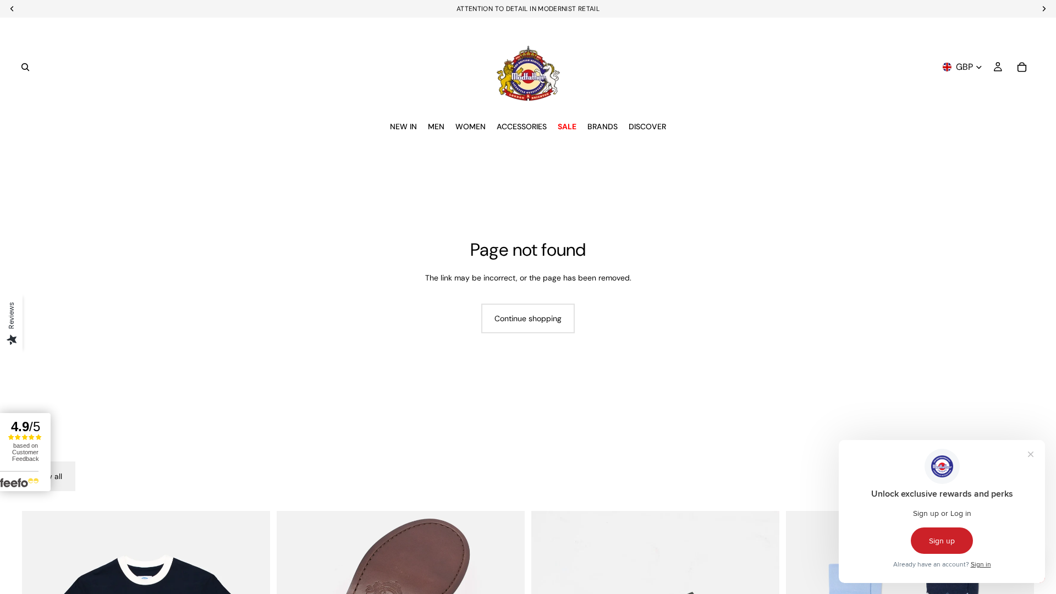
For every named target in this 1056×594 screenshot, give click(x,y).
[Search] (25, 67)
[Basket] (1022, 67)
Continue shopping (528, 318)
